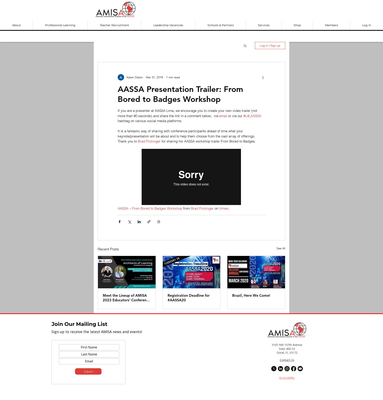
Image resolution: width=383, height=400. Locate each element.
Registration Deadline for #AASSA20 (189, 297)
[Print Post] (159, 222)
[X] (273, 368)
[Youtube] (300, 368)
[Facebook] (293, 368)
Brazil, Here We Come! (251, 295)
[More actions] (263, 77)
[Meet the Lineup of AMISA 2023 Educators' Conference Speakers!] (127, 272)
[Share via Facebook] (119, 222)
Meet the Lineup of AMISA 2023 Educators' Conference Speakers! (126, 297)
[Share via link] (149, 222)
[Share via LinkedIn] (139, 222)
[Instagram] (287, 368)
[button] (16, 25)
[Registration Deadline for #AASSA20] (191, 272)
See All (280, 248)
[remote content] (191, 177)
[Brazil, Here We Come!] (256, 272)
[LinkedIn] (280, 368)
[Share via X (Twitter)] (129, 222)
